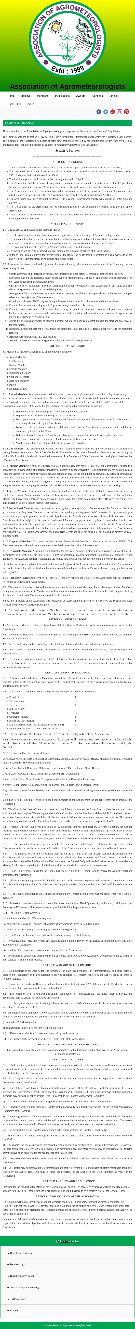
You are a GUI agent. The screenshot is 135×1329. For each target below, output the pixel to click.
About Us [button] (25, 96)
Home (11, 96)
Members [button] (43, 96)
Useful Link (14, 104)
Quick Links (69, 1241)
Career (30, 104)
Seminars (98, 96)
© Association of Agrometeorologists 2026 (67, 1325)
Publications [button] (62, 96)
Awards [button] (81, 96)
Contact (113, 96)
